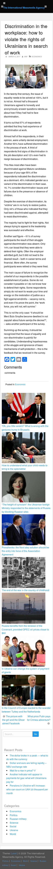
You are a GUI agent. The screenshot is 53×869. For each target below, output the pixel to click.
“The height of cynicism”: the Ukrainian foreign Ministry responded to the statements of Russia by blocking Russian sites (26, 508)
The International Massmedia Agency (24, 7)
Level (14, 853)
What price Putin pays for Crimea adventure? (38, 718)
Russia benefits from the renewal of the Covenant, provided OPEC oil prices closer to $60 (25, 629)
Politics (13, 815)
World (13, 834)
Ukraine (14, 830)
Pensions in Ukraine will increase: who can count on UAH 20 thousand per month (27, 789)
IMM (25, 56)
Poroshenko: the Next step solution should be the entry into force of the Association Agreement (25, 551)
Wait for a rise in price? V (23, 770)
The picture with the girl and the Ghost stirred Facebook (13, 720)
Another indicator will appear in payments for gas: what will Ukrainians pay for (26, 778)
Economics (37, 56)
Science (14, 822)
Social (13, 826)
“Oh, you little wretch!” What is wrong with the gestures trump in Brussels (25, 427)
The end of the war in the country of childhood (25, 590)
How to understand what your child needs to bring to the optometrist (24, 467)
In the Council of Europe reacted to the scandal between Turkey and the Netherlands (26, 709)
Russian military (18, 819)
